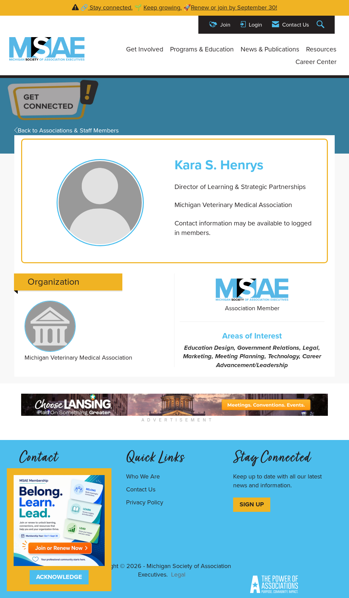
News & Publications (270, 49)
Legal (178, 574)
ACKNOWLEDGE (59, 576)
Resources (321, 49)
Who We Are (143, 476)
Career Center (315, 62)
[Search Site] (321, 24)
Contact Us (140, 489)
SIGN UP (252, 504)
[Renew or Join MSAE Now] (59, 520)
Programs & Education (202, 49)
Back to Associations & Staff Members (68, 130)
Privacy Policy (144, 502)
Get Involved (144, 49)
